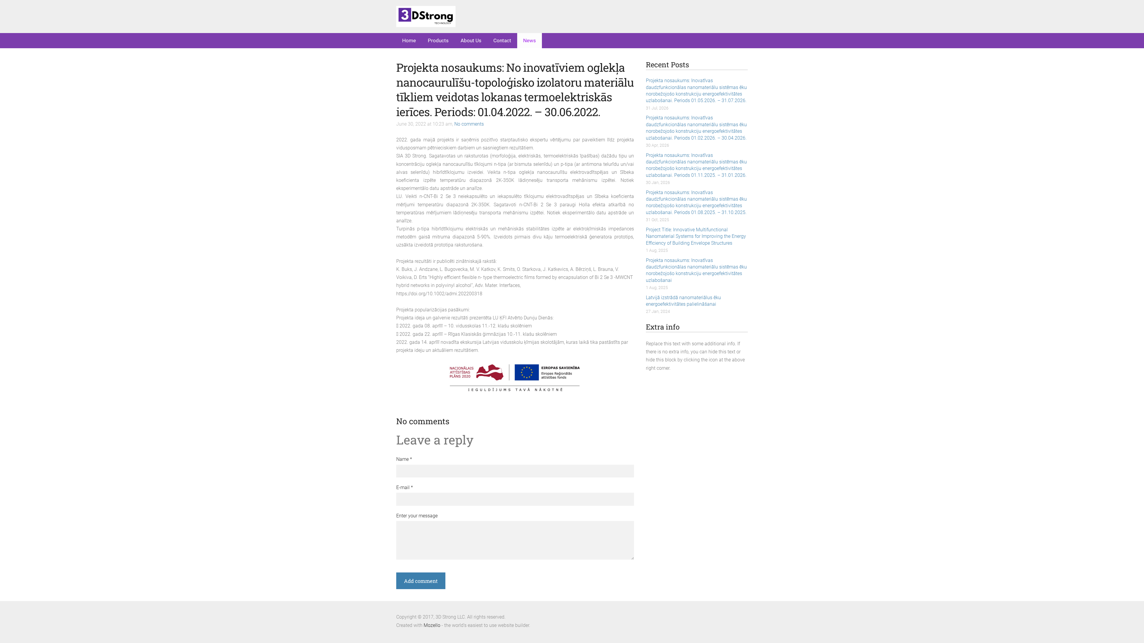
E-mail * (404, 487)
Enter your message (417, 516)
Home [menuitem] (409, 40)
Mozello (432, 625)
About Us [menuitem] (471, 40)
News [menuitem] (529, 40)
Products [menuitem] (438, 40)
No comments (469, 124)
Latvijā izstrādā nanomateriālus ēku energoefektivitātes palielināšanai (683, 301)
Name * (404, 459)
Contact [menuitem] (502, 40)
